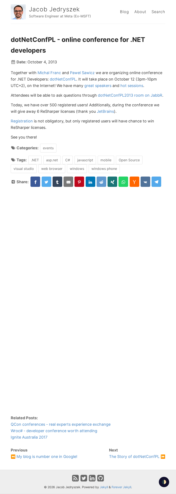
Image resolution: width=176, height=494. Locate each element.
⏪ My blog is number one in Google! (44, 456)
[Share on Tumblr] (57, 182)
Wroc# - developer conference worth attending (54, 430)
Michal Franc (49, 72)
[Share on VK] (145, 182)
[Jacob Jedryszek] (18, 11)
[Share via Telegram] (156, 182)
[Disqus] (88, 240)
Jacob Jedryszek (54, 9)
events (48, 148)
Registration (22, 121)
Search (158, 11)
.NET (35, 160)
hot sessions (131, 85)
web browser (51, 168)
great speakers (97, 85)
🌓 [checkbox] (164, 482)
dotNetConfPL (63, 79)
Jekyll (104, 487)
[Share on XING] (112, 182)
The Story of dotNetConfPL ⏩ (137, 456)
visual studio (24, 168)
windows (77, 168)
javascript (85, 160)
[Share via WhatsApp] (123, 182)
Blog (124, 11)
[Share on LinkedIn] (90, 182)
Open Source (129, 160)
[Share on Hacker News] (134, 182)
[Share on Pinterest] (79, 182)
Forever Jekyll (121, 487)
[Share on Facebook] (35, 182)
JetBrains (105, 111)
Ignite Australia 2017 (29, 437)
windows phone (104, 168)
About (140, 11)
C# (67, 160)
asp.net (52, 160)
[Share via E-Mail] (68, 182)
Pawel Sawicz (82, 72)
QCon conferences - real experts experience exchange (61, 424)
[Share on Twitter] (46, 182)
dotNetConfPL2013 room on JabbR (130, 95)
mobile (105, 160)
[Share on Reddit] (101, 182)
